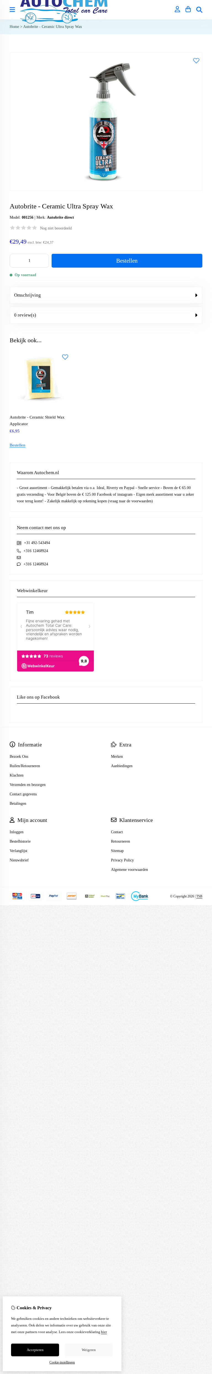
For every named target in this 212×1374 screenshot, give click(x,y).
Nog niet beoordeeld (56, 228)
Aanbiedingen (121, 766)
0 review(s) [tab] (25, 315)
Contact (117, 832)
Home (14, 27)
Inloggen (16, 832)
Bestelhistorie (20, 841)
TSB (199, 896)
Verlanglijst (18, 851)
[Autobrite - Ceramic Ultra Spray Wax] (106, 189)
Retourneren (120, 841)
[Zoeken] (199, 10)
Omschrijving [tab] (27, 295)
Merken (117, 756)
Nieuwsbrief (19, 860)
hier (104, 1332)
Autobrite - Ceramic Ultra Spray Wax (52, 27)
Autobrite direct (60, 217)
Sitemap (117, 851)
